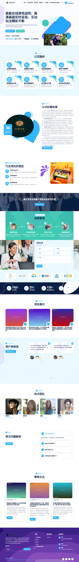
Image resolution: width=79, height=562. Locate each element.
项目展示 (36, 2)
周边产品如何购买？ (50, 443)
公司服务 (46, 2)
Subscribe (26, 549)
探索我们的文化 (46, 147)
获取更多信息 (9, 31)
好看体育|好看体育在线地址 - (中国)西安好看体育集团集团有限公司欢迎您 (20, 559)
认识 (30, 2)
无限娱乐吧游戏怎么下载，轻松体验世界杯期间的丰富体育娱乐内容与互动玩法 (39, 504)
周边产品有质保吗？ (50, 433)
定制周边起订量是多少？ (51, 456)
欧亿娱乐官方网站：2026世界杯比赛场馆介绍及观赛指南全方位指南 (39, 328)
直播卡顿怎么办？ (49, 449)
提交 (39, 266)
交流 (55, 2)
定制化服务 (19, 31)
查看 (9, 517)
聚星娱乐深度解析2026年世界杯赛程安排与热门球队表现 (16, 503)
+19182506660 (64, 545)
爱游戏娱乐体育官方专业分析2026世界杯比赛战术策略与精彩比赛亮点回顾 (15, 329)
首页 (25, 2)
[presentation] (6, 319)
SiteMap (48, 537)
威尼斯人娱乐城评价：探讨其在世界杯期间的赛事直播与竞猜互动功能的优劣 (62, 329)
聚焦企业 (41, 2)
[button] (50, 378)
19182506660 (71, 3)
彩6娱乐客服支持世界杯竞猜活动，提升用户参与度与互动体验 (62, 503)
